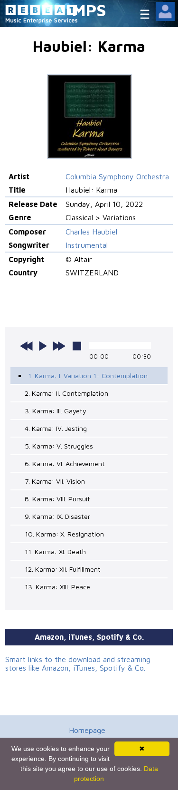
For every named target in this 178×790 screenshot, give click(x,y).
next (59, 345)
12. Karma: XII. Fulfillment (63, 569)
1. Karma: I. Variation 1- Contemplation (88, 375)
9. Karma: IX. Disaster (57, 516)
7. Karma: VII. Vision (55, 481)
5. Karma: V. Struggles (59, 446)
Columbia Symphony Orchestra (117, 176)
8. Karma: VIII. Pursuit (57, 499)
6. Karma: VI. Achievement (65, 463)
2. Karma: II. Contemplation (66, 393)
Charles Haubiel (91, 231)
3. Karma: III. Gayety (55, 411)
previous (26, 345)
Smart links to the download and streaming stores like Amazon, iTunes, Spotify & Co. (77, 663)
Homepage (87, 730)
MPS (89, 10)
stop (77, 345)
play (42, 345)
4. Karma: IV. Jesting (56, 428)
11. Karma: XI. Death (55, 551)
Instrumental (87, 245)
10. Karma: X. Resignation (64, 534)
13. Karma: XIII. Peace (57, 587)
